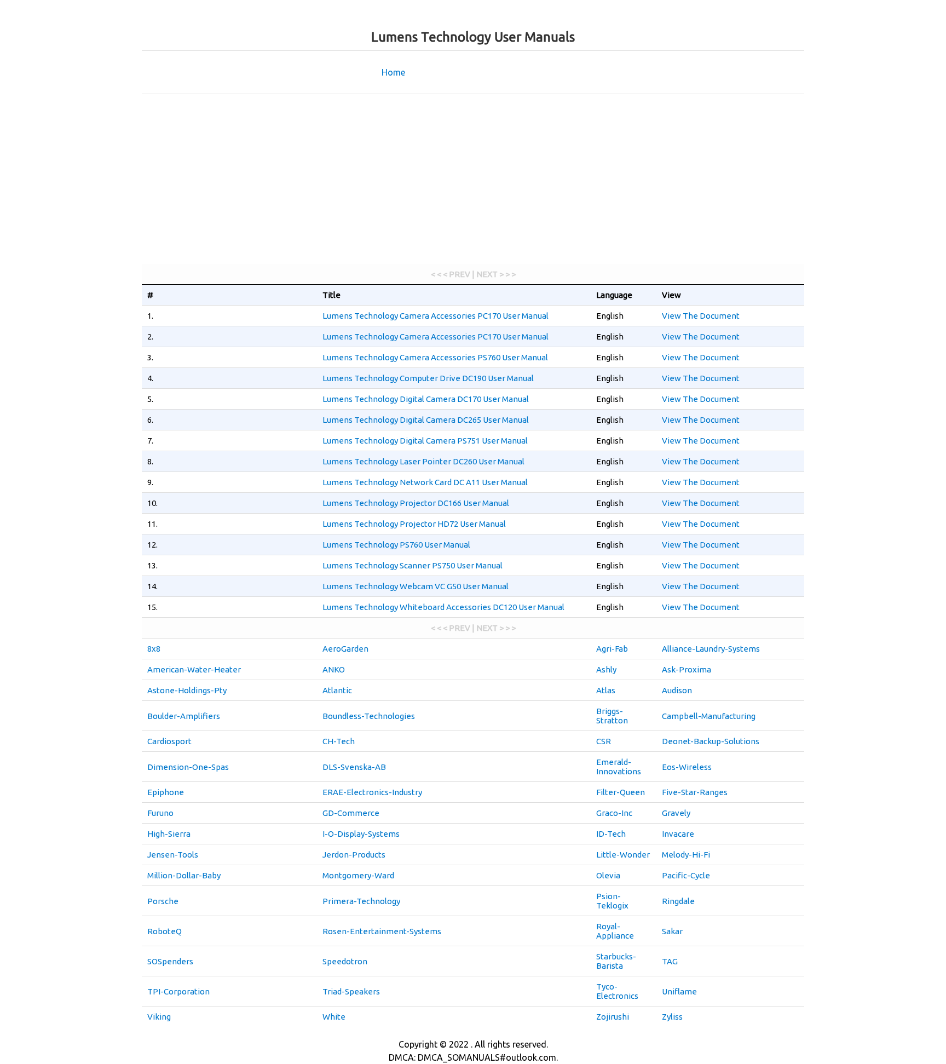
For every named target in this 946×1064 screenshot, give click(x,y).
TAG (670, 961)
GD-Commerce (350, 813)
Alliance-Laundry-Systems (711, 648)
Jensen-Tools (172, 854)
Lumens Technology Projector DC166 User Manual (415, 503)
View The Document (701, 315)
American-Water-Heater (194, 669)
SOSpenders (170, 961)
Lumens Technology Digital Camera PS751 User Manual (425, 440)
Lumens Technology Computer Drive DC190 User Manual (428, 378)
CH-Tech (338, 741)
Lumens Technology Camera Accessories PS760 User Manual (435, 357)
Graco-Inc (614, 813)
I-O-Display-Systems (361, 833)
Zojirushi (612, 1016)
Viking (159, 1016)
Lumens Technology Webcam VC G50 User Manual (415, 586)
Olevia (608, 875)
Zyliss (672, 1016)
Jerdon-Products (353, 854)
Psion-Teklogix (612, 901)
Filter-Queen (620, 792)
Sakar (672, 931)
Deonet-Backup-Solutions (710, 741)
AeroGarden (345, 648)
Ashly (606, 669)
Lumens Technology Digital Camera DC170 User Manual (425, 399)
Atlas (605, 690)
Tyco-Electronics (617, 991)
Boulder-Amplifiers (183, 716)
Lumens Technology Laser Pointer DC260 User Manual (423, 461)
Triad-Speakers (351, 991)
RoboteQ (164, 931)
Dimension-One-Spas (188, 767)
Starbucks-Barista (616, 961)
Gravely (676, 813)
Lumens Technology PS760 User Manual (396, 544)
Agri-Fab (612, 648)
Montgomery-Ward (358, 875)
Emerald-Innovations (618, 766)
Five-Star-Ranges (695, 792)
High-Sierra (169, 833)
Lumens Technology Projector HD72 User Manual (414, 523)
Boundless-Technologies (368, 716)
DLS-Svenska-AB (354, 767)
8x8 (153, 648)
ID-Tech (611, 833)
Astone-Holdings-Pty (187, 690)
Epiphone (165, 792)
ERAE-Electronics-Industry (372, 792)
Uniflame (679, 991)
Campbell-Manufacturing (708, 716)
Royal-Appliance (615, 931)
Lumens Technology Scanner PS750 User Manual (412, 565)
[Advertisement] (473, 181)
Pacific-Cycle (686, 875)
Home (393, 72)
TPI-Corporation (178, 991)
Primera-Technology (361, 901)
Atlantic (337, 690)
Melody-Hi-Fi (686, 854)
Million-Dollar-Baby (184, 875)
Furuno (160, 813)
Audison (677, 690)
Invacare (678, 833)
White (333, 1016)
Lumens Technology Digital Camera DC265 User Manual (425, 419)
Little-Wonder (623, 854)
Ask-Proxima (686, 669)
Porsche (162, 901)
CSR (603, 741)
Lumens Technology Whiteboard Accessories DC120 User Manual (443, 607)
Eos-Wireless (687, 767)
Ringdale (678, 901)
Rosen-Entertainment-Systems (381, 931)
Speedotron (344, 961)
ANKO (333, 669)
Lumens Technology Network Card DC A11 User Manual (425, 482)
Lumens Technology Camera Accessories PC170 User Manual (435, 315)
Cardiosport (169, 741)
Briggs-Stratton (612, 715)
